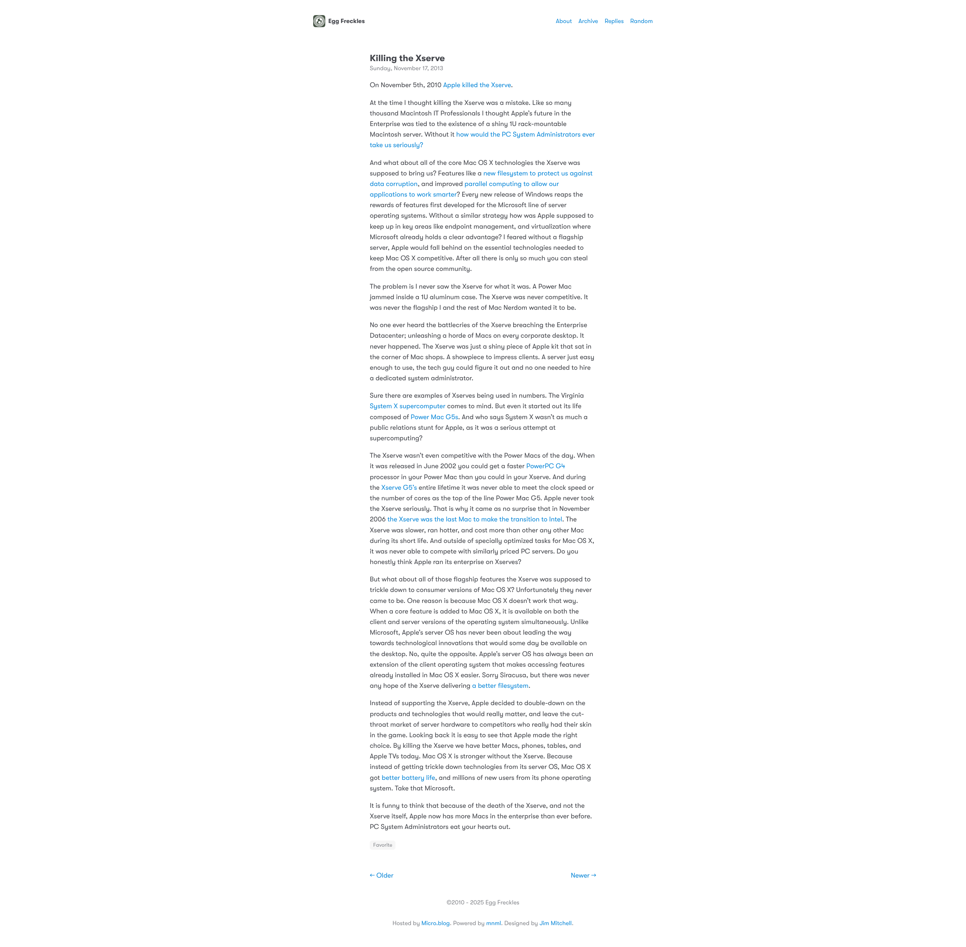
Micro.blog (435, 923)
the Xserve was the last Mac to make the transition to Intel (475, 519)
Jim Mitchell (556, 923)
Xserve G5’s (399, 488)
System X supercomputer (407, 406)
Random (641, 21)
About (564, 21)
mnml (493, 923)
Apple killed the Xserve (477, 85)
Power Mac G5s (434, 417)
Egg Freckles (346, 21)
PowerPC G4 (545, 466)
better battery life (408, 778)
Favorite (382, 845)
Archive (588, 21)
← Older (382, 875)
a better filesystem (500, 686)
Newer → (583, 875)
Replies (614, 21)
